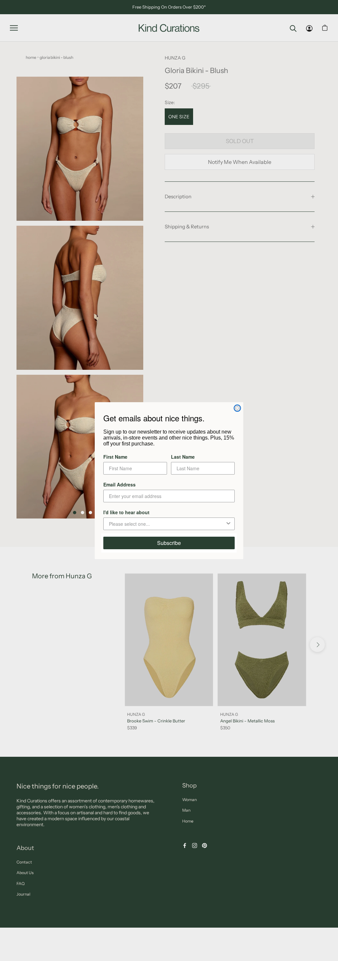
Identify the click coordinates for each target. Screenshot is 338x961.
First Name (115, 456)
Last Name (183, 456)
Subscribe (169, 543)
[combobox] (167, 524)
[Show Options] (228, 524)
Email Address (119, 484)
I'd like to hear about (126, 512)
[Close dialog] (237, 408)
